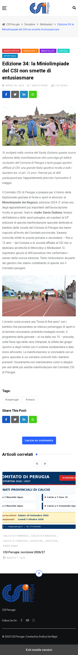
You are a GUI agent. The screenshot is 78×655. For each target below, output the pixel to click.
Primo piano (10, 546)
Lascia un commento (39, 440)
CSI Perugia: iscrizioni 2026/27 (24, 552)
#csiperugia (12, 399)
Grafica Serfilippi (48, 636)
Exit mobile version (39, 650)
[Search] (74, 8)
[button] (4, 8)
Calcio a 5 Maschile (43, 536)
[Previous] (37, 463)
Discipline (36, 541)
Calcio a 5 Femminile (16, 536)
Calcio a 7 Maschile (15, 541)
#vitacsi (30, 399)
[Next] (45, 463)
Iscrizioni (51, 541)
